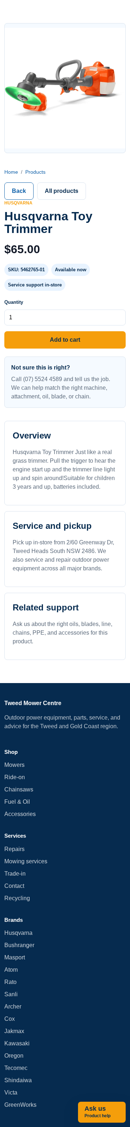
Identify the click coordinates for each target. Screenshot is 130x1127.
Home (11, 172)
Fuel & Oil (17, 802)
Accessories (20, 814)
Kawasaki (17, 1043)
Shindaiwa (18, 1080)
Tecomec (15, 1068)
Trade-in (15, 874)
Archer (12, 1006)
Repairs (14, 849)
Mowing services (25, 861)
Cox (9, 1019)
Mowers (14, 765)
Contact (14, 886)
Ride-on (14, 777)
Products (35, 172)
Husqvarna (18, 933)
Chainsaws (18, 789)
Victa (10, 1092)
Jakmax (14, 1031)
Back (19, 191)
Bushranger (19, 945)
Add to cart (65, 340)
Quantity (13, 302)
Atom (11, 970)
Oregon (13, 1056)
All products (61, 191)
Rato (10, 982)
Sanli (11, 994)
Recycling (17, 898)
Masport (14, 957)
